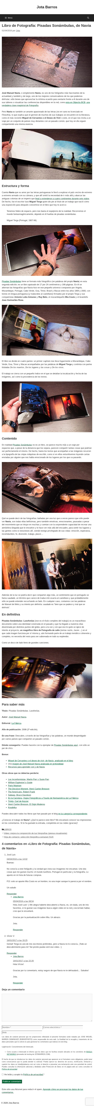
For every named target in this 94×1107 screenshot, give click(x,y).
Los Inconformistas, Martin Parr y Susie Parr (28, 779)
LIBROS (7, 829)
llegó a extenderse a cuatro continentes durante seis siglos (62, 198)
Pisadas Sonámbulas (11, 281)
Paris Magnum (14, 785)
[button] (88, 18)
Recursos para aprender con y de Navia (26, 767)
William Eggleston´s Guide (20, 782)
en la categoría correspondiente (72, 814)
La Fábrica (16, 723)
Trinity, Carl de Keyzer (18, 801)
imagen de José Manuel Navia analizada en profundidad (37, 764)
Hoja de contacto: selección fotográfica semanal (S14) (28, 837)
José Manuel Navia (17, 717)
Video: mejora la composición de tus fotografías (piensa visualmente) (35, 833)
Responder (12, 894)
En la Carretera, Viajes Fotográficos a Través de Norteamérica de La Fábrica (43, 798)
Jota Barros (47, 7)
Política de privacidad (9, 1069)
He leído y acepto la (24, 1074)
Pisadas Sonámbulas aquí (66, 745)
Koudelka (12, 807)
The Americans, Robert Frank (21, 792)
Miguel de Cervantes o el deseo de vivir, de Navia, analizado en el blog (40, 761)
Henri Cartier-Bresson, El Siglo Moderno (26, 804)
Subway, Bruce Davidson (19, 795)
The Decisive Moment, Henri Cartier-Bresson (28, 789)
